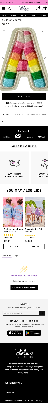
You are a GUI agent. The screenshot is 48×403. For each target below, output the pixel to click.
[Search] (9, 9)
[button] (3, 8)
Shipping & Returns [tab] (36, 114)
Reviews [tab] (7, 255)
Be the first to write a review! (24, 287)
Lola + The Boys (36, 401)
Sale (43, 15)
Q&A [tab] (17, 255)
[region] (24, 167)
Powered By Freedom (13, 401)
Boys (23, 15)
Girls (13, 15)
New (4, 15)
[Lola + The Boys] (24, 9)
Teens (34, 15)
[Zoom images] (4, 30)
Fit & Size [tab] (18, 114)
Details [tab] (5, 114)
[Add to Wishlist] (43, 31)
